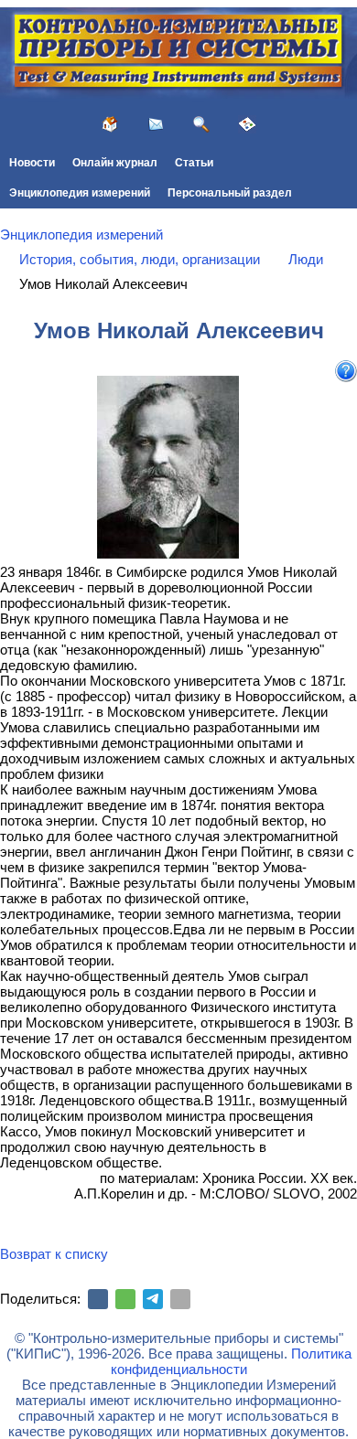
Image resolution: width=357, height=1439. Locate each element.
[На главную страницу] (110, 124)
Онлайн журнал (114, 162)
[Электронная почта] (180, 1299)
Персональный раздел (230, 193)
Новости (32, 162)
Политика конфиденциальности (231, 1361)
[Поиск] (201, 124)
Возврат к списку (54, 1254)
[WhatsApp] (125, 1299)
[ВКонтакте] (98, 1299)
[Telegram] (153, 1299)
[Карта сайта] (247, 124)
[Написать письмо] (155, 124)
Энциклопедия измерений (79, 193)
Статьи (194, 162)
